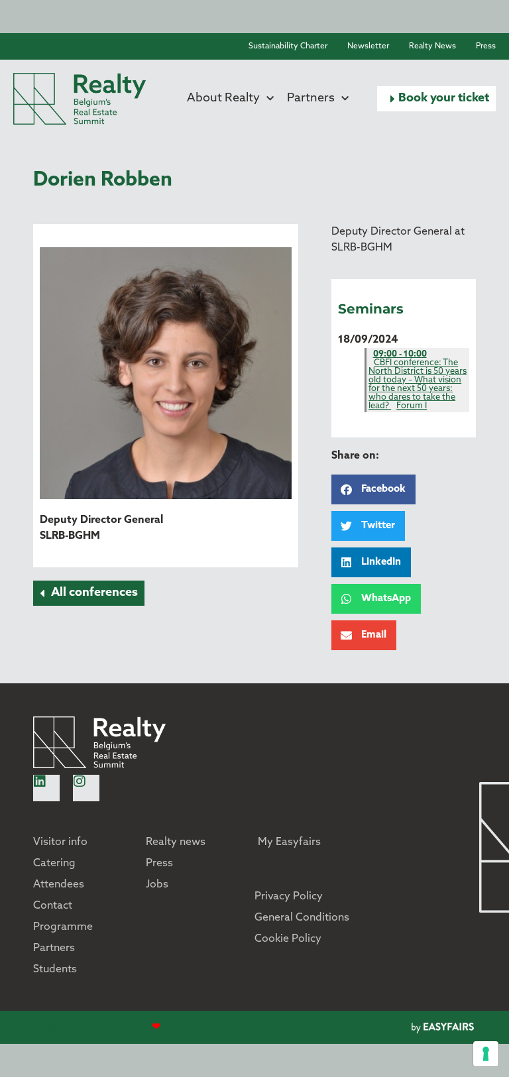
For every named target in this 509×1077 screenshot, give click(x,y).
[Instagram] (86, 788)
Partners (311, 99)
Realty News (432, 46)
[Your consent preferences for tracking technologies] (485, 1053)
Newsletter (368, 46)
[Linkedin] (46, 788)
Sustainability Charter (288, 46)
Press (486, 46)
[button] (436, 98)
